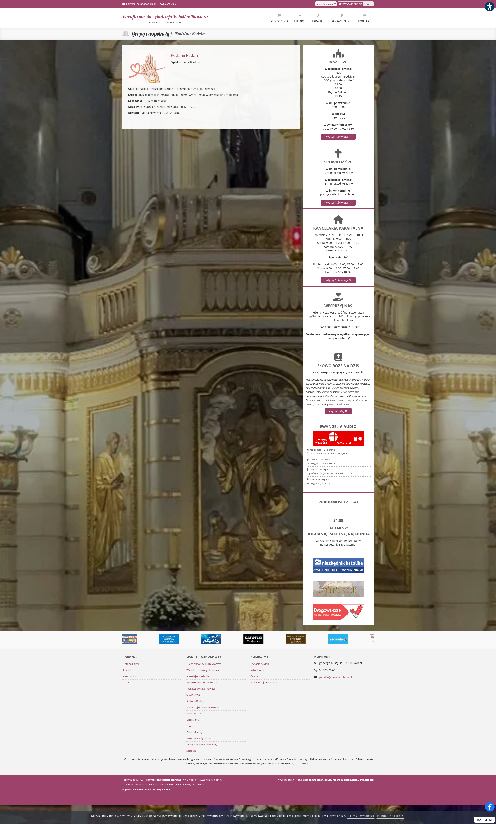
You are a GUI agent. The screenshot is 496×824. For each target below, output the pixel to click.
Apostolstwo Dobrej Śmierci (202, 682)
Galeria (254, 676)
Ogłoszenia (279, 21)
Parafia (317, 21)
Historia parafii (131, 664)
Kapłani (126, 682)
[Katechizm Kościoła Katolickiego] (133, 639)
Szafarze (191, 750)
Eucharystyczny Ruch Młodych (203, 664)
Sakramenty (340, 21)
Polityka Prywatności (361, 816)
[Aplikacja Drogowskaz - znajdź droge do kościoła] (338, 611)
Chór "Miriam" (194, 713)
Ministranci (192, 719)
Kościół (126, 670)
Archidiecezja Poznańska (264, 682)
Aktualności (257, 670)
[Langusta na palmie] (175, 639)
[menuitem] (279, 17)
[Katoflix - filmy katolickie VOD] (217, 639)
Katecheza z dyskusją (198, 738)
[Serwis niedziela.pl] (301, 639)
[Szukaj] (368, 3)
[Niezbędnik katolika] (338, 565)
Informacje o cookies (390, 816)
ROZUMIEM (484, 819)
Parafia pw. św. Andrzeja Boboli (165, 18)
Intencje (300, 21)
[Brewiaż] (259, 639)
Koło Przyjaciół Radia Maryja (202, 707)
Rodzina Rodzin (195, 701)
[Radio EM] (343, 639)
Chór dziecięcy (194, 732)
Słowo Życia (193, 695)
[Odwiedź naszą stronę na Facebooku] (490, 807)
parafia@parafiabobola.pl (141, 4)
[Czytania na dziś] (338, 588)
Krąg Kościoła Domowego (201, 688)
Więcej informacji (337, 136)
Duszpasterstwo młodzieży (201, 744)
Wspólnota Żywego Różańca (202, 670)
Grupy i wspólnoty (150, 33)
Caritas (190, 726)
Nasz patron (129, 676)
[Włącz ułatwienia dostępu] (489, 6)
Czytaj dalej (337, 411)
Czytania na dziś (259, 664)
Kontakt (364, 21)
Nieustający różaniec (198, 676)
